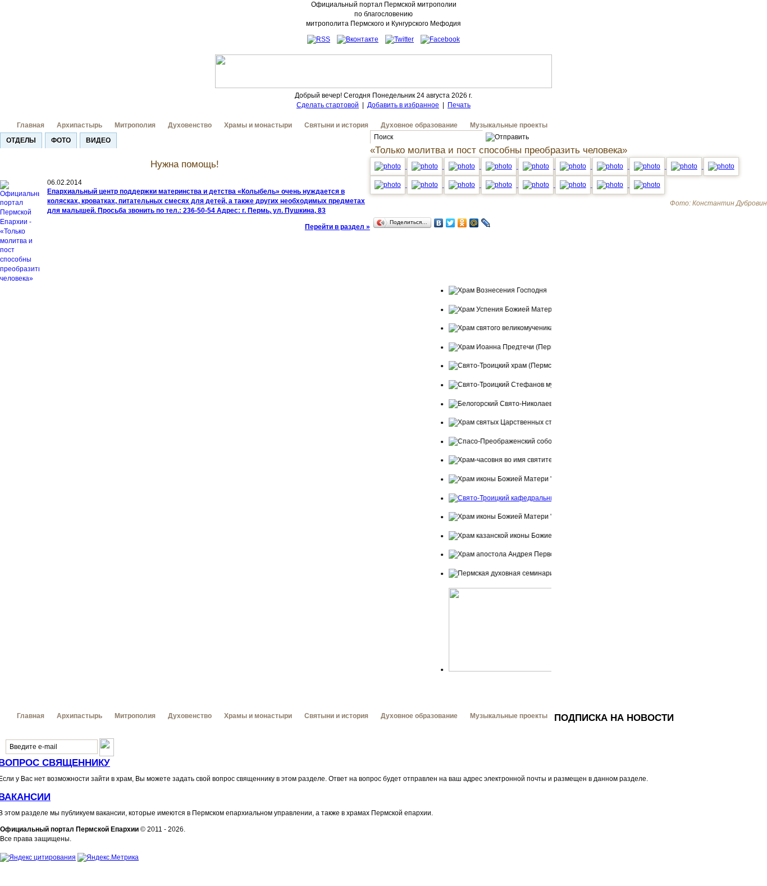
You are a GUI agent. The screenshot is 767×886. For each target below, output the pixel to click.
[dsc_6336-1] (536, 185)
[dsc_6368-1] (647, 185)
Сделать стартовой (327, 105)
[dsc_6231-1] (425, 166)
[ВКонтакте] (439, 223)
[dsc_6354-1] (462, 185)
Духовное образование (419, 125)
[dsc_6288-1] (610, 166)
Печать (459, 105)
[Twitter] (450, 223)
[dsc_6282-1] (573, 166)
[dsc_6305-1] (685, 166)
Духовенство (190, 125)
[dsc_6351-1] (610, 185)
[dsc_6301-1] (647, 166)
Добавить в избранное (403, 105)
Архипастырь (79, 125)
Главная (30, 125)
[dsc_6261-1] (388, 166)
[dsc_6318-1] (721, 166)
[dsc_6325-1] (388, 185)
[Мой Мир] (474, 223)
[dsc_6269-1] (499, 166)
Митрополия (135, 125)
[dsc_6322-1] (425, 185)
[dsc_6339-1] (499, 185)
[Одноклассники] (462, 223)
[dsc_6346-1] (573, 185)
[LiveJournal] (486, 223)
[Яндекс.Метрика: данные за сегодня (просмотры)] (108, 857)
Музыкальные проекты (508, 125)
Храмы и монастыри (258, 125)
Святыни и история (336, 125)
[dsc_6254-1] (462, 166)
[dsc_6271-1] (536, 166)
